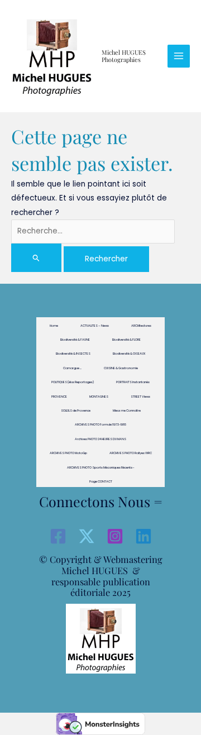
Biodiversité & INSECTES (73, 353)
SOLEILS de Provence (75, 410)
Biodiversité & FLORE (126, 339)
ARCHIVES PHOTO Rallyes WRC (130, 453)
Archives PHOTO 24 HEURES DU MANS (100, 439)
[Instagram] (115, 536)
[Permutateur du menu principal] (179, 56)
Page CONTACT (100, 481)
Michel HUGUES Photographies (124, 56)
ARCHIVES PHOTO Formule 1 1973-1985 (100, 424)
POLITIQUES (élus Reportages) (72, 382)
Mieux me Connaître (127, 410)
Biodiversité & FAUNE (75, 339)
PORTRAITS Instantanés (133, 382)
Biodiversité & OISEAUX (129, 353)
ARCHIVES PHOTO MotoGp (68, 453)
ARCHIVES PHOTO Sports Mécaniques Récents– (101, 467)
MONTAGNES (98, 396)
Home (54, 325)
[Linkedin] (143, 536)
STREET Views (140, 396)
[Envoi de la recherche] (36, 258)
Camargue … (72, 368)
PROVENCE (59, 396)
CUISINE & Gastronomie (121, 368)
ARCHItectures (141, 325)
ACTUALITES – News (94, 325)
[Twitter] (86, 536)
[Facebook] (58, 536)
